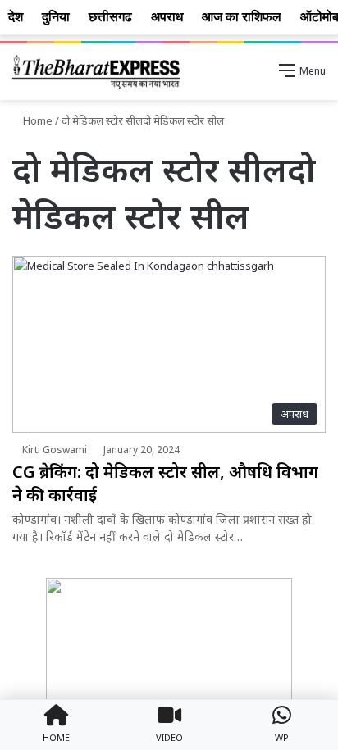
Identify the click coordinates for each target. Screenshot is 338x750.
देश (15, 16)
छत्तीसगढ (110, 16)
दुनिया (56, 16)
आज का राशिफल (241, 16)
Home (37, 120)
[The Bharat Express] (96, 72)
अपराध (167, 16)
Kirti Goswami (54, 450)
